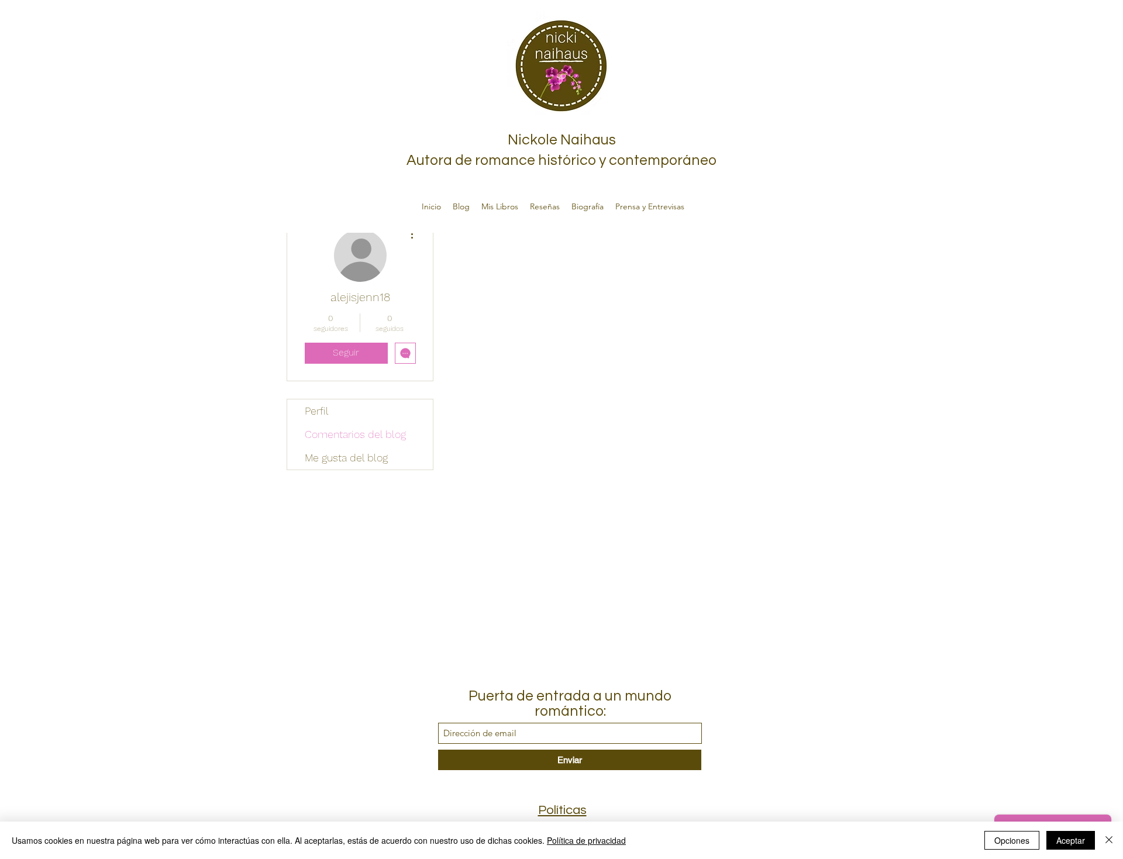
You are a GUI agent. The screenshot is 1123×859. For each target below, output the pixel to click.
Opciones (1011, 840)
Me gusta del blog (346, 457)
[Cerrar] (1109, 840)
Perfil (317, 411)
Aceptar (1070, 840)
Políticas (562, 810)
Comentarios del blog (355, 434)
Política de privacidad (586, 840)
